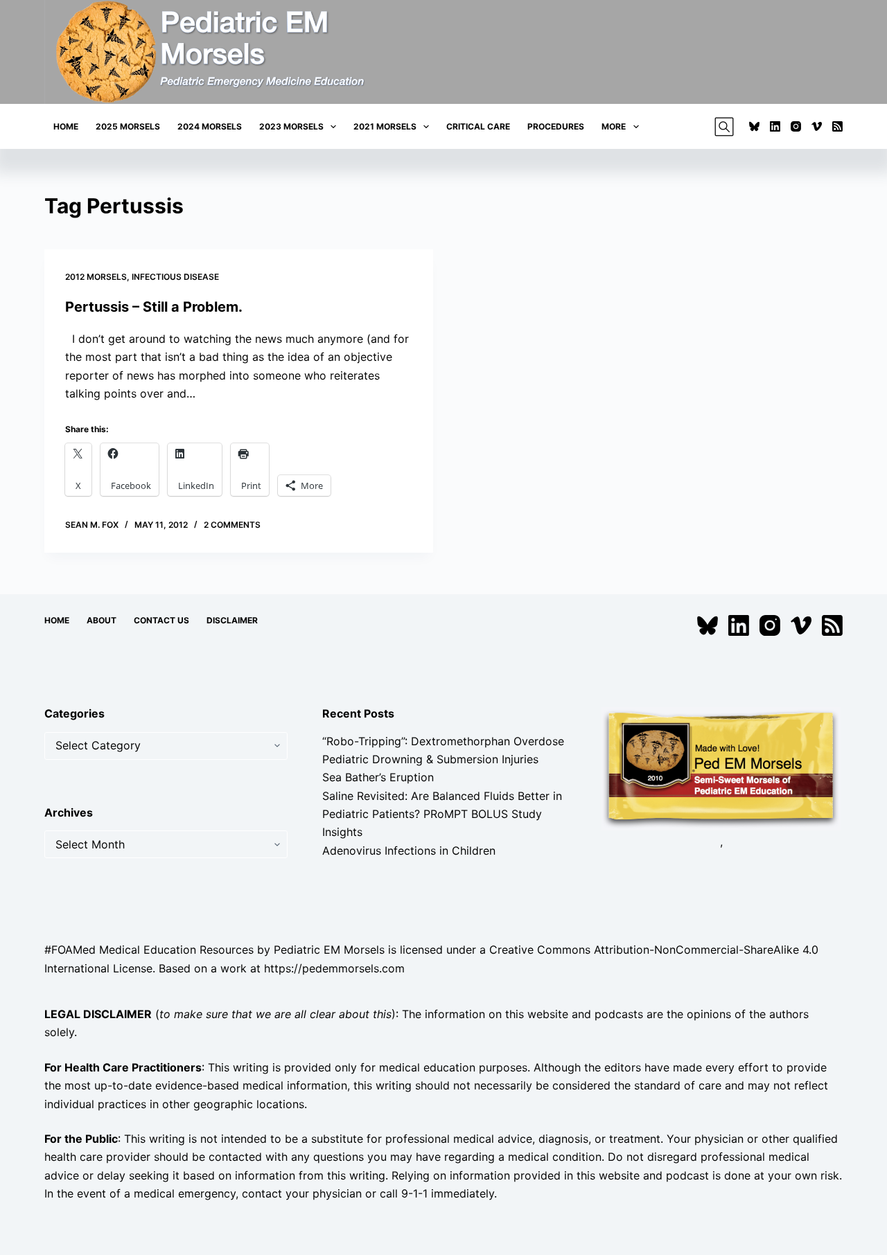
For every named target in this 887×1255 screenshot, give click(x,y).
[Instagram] (796, 126)
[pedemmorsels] (721, 767)
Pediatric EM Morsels (329, 949)
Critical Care (478, 126)
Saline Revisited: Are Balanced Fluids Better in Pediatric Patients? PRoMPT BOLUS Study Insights (442, 814)
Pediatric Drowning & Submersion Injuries (430, 759)
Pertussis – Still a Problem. (154, 307)
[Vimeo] (816, 126)
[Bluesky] (754, 126)
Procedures (555, 126)
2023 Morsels (291, 126)
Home (65, 126)
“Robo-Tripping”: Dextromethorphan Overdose (443, 741)
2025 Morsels (128, 126)
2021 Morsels (384, 126)
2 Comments (232, 524)
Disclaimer (232, 620)
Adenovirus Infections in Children (408, 850)
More (613, 126)
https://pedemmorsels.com (334, 968)
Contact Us (161, 620)
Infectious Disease (175, 277)
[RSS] (837, 126)
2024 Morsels (209, 126)
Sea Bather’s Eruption (378, 777)
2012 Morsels (96, 277)
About (101, 620)
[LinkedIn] (775, 126)
